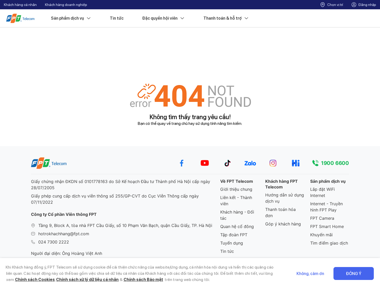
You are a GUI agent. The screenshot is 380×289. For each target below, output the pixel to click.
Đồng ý (353, 273)
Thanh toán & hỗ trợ (222, 18)
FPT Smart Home (327, 226)
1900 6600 (335, 163)
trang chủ (179, 123)
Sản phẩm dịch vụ (67, 18)
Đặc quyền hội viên (160, 18)
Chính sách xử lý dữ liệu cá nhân (87, 279)
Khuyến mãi (321, 234)
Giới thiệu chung (236, 189)
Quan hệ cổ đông (237, 226)
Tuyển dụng (231, 243)
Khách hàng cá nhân (20, 5)
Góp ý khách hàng (283, 223)
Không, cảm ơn (310, 273)
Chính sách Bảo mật (143, 279)
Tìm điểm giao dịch (329, 243)
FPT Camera (322, 218)
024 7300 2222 (53, 242)
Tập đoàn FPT (233, 234)
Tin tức (117, 18)
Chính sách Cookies (35, 279)
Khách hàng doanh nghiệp (66, 5)
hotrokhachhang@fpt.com (63, 233)
